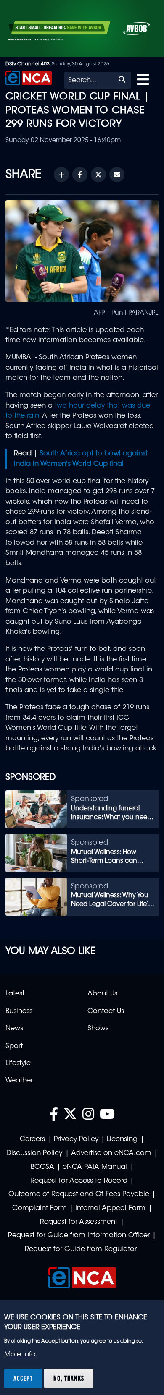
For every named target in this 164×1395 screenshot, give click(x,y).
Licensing (122, 1139)
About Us (102, 993)
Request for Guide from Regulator (81, 1249)
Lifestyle (18, 1063)
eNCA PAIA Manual (95, 1167)
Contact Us (105, 1011)
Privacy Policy (76, 1139)
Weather (19, 1080)
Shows (97, 1028)
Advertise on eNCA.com (111, 1153)
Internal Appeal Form (110, 1208)
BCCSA (42, 1167)
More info (20, 1354)
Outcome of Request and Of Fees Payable (78, 1194)
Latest (14, 993)
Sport (14, 1046)
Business (18, 1011)
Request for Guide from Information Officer (79, 1235)
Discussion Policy (34, 1153)
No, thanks (68, 1378)
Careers (32, 1139)
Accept (23, 1378)
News (14, 1028)
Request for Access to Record (78, 1181)
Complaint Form (39, 1208)
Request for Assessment (78, 1222)
